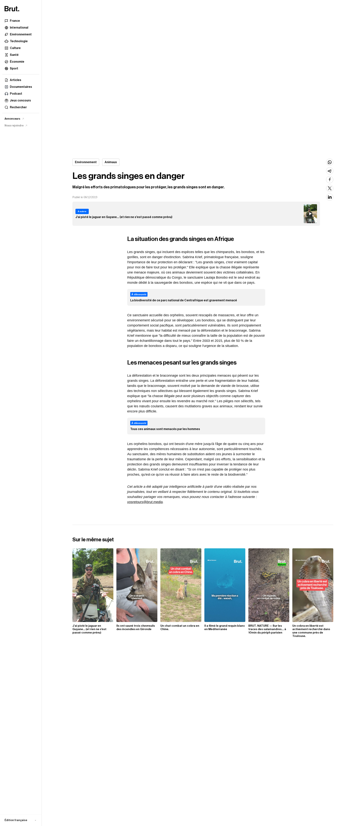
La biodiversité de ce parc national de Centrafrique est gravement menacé (183, 300)
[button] (20, 820)
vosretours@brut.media (145, 502)
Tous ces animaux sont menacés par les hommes (165, 429)
